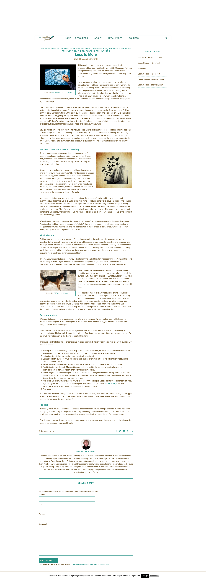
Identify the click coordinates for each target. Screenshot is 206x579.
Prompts (113, 49)
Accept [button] (145, 576)
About (98, 38)
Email (42, 504)
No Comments (91, 59)
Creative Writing (50, 49)
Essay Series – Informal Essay (150, 85)
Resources (81, 38)
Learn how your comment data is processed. (90, 564)
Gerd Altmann (56, 92)
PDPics (56, 293)
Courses (134, 38)
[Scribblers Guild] (103, 18)
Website (42, 514)
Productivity (100, 49)
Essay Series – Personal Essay (151, 79)
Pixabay (69, 92)
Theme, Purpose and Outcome (94, 51)
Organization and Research (76, 49)
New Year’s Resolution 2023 (150, 57)
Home (68, 38)
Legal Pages (115, 38)
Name (42, 495)
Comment (43, 524)
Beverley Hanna (47, 431)
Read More (154, 576)
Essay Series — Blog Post (149, 74)
